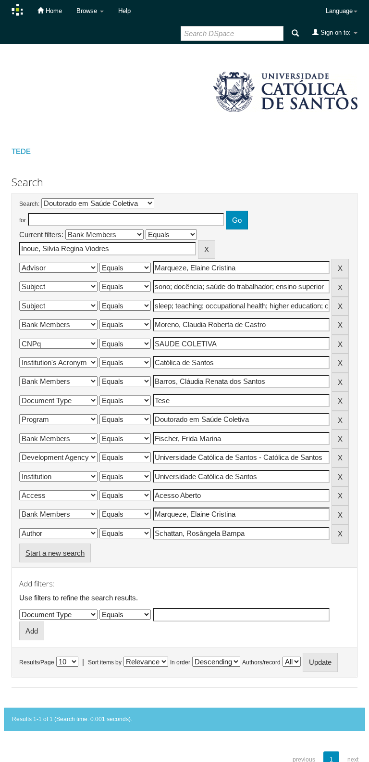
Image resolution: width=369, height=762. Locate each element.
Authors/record (261, 662)
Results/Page (36, 662)
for (22, 220)
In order (180, 662)
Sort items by (105, 662)
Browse (87, 10)
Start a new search (55, 553)
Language (339, 10)
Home (53, 10)
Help (124, 10)
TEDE (21, 151)
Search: (29, 204)
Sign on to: (336, 32)
